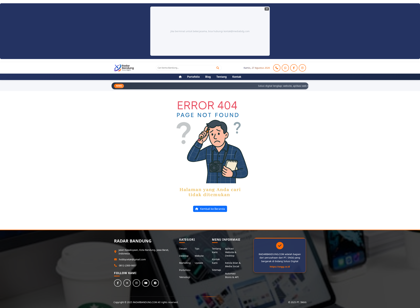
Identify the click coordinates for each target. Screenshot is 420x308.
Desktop (184, 255)
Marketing (185, 262)
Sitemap (216, 269)
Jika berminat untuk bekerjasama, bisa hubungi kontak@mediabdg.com (210, 31)
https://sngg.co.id (280, 266)
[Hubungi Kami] (276, 67)
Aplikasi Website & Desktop (230, 252)
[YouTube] (145, 283)
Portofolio (184, 270)
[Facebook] (293, 67)
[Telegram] (155, 283)
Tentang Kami (216, 250)
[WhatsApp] (285, 67)
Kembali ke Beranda (212, 209)
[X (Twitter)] (127, 283)
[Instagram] (302, 67)
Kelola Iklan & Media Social (233, 264)
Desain (183, 248)
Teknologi (184, 277)
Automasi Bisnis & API (232, 275)
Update (199, 262)
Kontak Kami (216, 261)
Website (199, 255)
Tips (197, 248)
